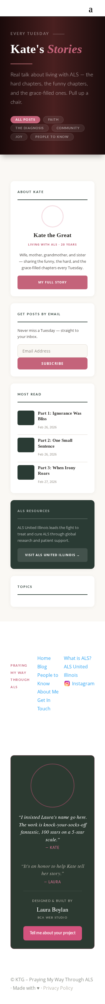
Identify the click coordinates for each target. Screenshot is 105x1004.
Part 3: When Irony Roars (57, 470)
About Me (48, 691)
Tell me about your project (53, 933)
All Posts (25, 119)
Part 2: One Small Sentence (55, 443)
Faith (53, 119)
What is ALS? (77, 658)
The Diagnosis (29, 128)
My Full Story (52, 282)
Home (44, 658)
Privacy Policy (58, 988)
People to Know (52, 137)
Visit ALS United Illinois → (52, 555)
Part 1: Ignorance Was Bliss (59, 416)
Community (68, 128)
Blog (42, 666)
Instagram (83, 683)
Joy (18, 137)
